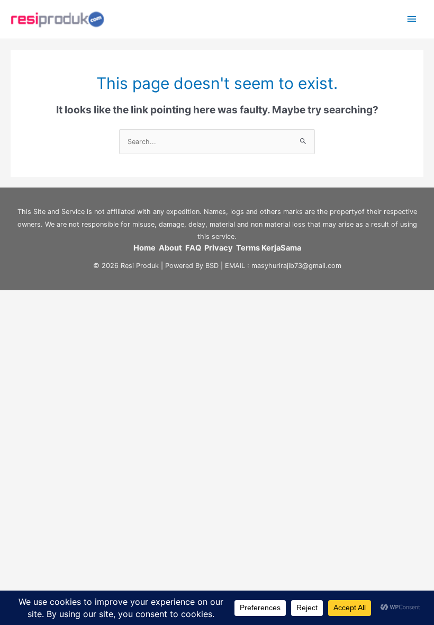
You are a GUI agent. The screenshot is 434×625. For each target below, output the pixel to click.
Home (144, 248)
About (172, 248)
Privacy (220, 248)
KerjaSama (281, 248)
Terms (248, 248)
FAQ (194, 248)
